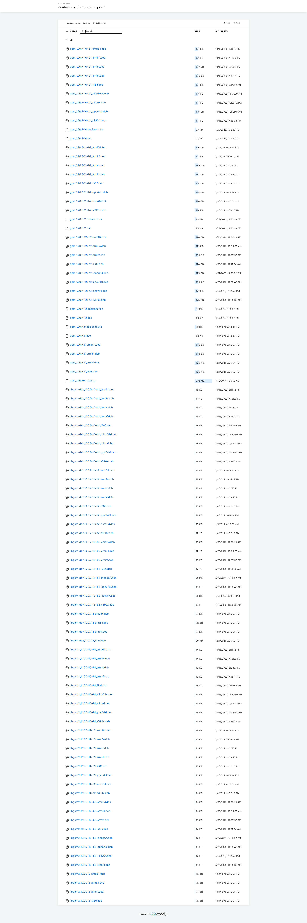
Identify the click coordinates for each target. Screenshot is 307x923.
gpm (99, 7)
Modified (221, 31)
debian (65, 7)
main (85, 7)
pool (76, 7)
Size (197, 31)
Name (74, 31)
